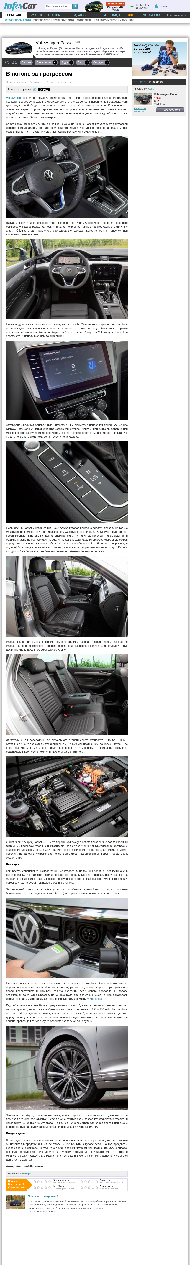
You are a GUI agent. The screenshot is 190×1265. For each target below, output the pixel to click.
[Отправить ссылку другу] (35, 89)
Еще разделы (175, 15)
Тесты (83, 62)
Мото (132, 15)
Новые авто (14, 15)
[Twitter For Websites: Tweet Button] (48, 89)
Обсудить (100, 62)
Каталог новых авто (18, 20)
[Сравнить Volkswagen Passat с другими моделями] (14, 62)
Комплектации (46, 62)
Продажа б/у (144, 89)
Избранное (127, 20)
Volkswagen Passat (166, 94)
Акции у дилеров (106, 20)
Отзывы (54, 15)
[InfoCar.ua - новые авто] (20, 6)
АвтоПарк (25, 1173)
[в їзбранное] (7, 62)
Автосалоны (84, 20)
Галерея (26, 62)
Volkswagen (13, 97)
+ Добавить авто (170, 109)
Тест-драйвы (76, 15)
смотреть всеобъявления (140, 109)
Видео (116, 15)
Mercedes (96, 998)
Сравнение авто (63, 20)
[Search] (75, 6)
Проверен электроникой (43, 1196)
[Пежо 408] (103, 6)
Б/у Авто (36, 15)
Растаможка (151, 15)
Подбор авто (41, 20)
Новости (99, 15)
